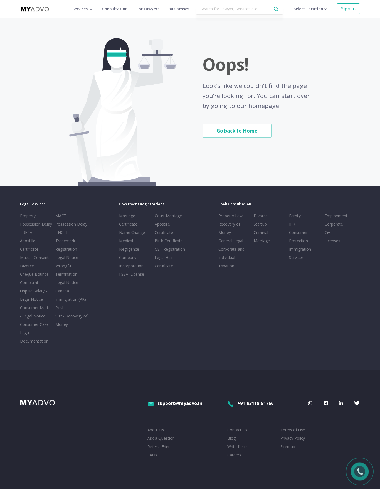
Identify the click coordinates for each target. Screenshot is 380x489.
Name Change (132, 232)
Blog (231, 438)
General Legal (230, 240)
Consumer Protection (298, 236)
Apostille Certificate (29, 245)
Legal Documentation (34, 337)
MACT (60, 215)
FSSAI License (131, 274)
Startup (260, 224)
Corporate (334, 224)
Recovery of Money (229, 228)
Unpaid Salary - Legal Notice (33, 295)
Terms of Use (292, 429)
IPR (292, 224)
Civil (328, 232)
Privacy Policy (292, 438)
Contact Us (237, 429)
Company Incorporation (131, 261)
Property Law (230, 215)
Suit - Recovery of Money (71, 320)
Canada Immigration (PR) (70, 295)
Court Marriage (168, 215)
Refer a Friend (160, 446)
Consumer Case (34, 324)
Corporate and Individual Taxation (231, 257)
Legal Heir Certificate (164, 261)
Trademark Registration (66, 245)
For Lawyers (148, 8)
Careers (234, 455)
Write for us (237, 446)
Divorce (261, 215)
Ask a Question (161, 438)
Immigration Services (300, 253)
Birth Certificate (169, 240)
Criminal (261, 232)
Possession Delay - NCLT (71, 228)
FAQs (152, 455)
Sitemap (287, 446)
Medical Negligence (129, 245)
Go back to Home (237, 131)
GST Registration (170, 249)
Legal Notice (66, 257)
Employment (336, 215)
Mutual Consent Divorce (34, 261)
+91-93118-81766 (255, 403)
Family (295, 215)
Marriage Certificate (128, 220)
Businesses (178, 8)
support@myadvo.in (179, 403)
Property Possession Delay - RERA (36, 224)
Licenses (332, 240)
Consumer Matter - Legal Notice (36, 312)
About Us (155, 429)
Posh (60, 307)
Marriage (262, 240)
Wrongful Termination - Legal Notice (67, 274)
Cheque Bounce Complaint (34, 278)
